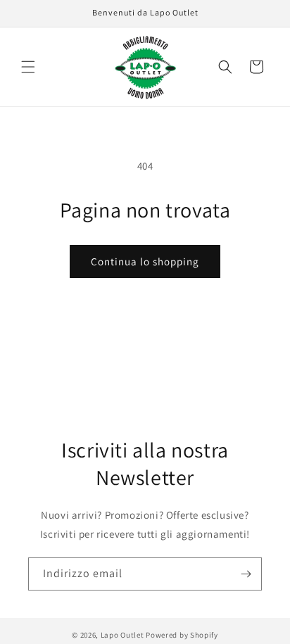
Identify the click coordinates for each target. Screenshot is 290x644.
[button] (28, 66)
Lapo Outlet (122, 635)
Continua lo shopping (145, 261)
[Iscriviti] (245, 574)
